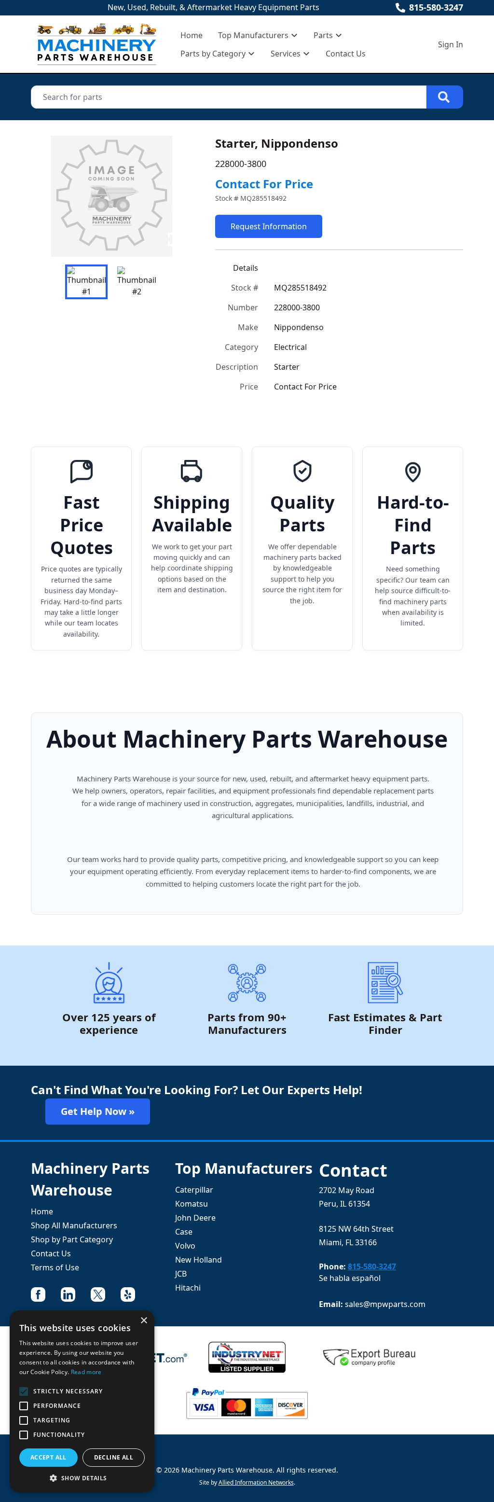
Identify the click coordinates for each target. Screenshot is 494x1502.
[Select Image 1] (86, 281)
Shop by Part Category (72, 1239)
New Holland (198, 1259)
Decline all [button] (113, 1457)
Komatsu (191, 1203)
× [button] (143, 1320)
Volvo (185, 1245)
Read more (86, 1372)
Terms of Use (55, 1267)
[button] (82, 1478)
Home (191, 35)
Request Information (269, 226)
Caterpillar (194, 1189)
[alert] (82, 1401)
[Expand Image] (174, 239)
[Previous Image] (46, 196)
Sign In (450, 44)
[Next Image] (176, 196)
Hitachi (188, 1287)
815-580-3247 (436, 7)
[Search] (444, 97)
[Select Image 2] (136, 281)
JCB (181, 1273)
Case (183, 1231)
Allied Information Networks (256, 1482)
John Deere (195, 1217)
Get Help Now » (98, 1111)
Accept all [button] (48, 1457)
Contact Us (346, 53)
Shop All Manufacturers (74, 1225)
